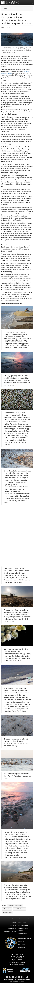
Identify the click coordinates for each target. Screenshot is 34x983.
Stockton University (10, 2)
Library (14, 922)
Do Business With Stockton (23, 929)
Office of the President (24, 919)
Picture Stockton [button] (7, 912)
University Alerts (22, 933)
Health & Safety (12, 928)
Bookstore (13, 919)
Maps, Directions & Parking (18, 962)
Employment (12, 925)
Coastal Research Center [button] (15, 905)
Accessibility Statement (18, 964)
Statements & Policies (10, 931)
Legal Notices (22, 922)
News (5, 9)
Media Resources (23, 925)
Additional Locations (24, 938)
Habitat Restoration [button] (19, 909)
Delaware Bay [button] (7, 909)
